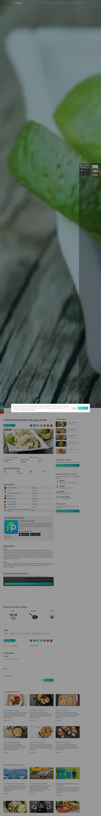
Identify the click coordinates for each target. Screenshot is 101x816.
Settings (74, 408)
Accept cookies (83, 408)
